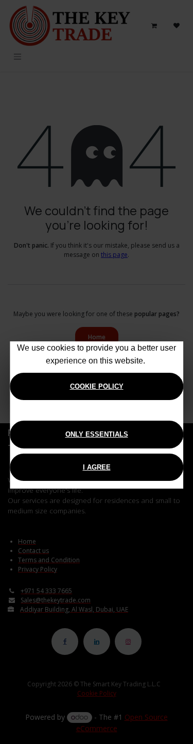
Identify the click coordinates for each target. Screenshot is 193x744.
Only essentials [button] (96, 434)
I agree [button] (97, 467)
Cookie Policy (97, 386)
